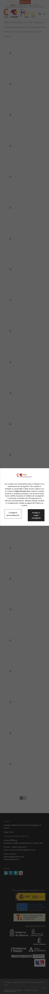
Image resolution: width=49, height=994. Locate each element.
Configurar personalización (14, 514)
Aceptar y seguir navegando (38, 515)
